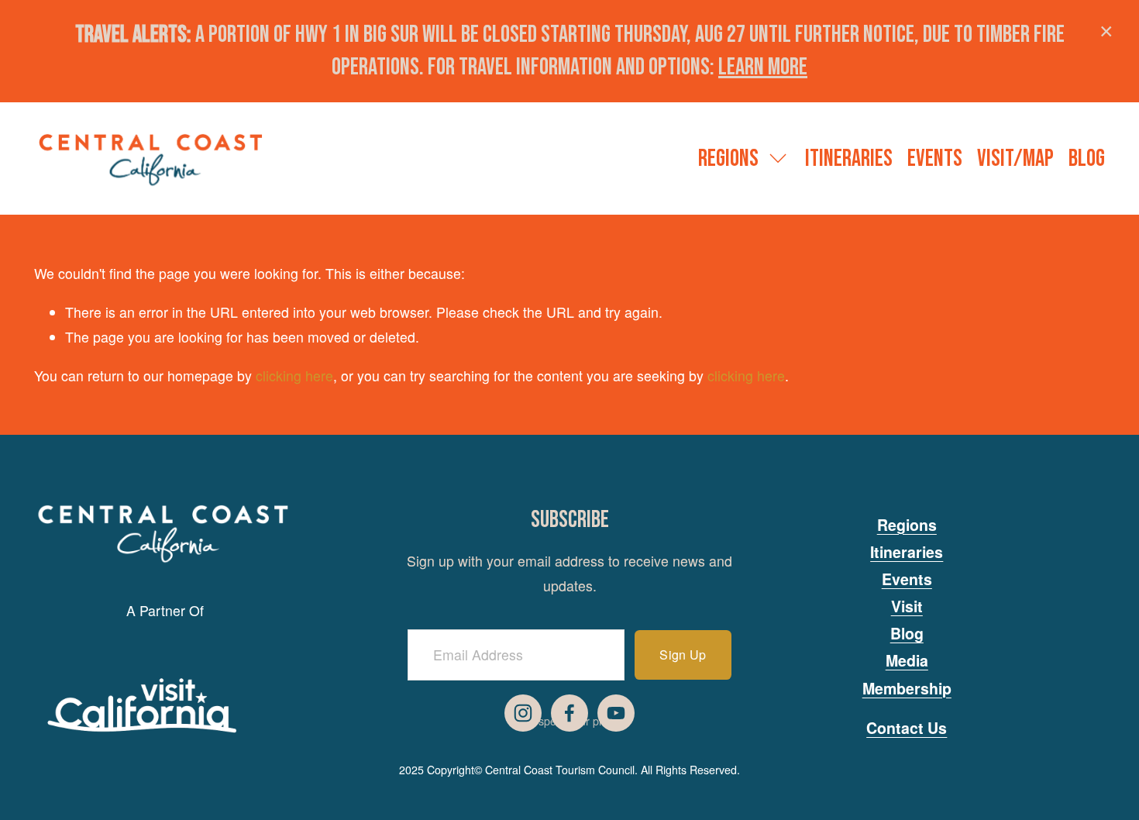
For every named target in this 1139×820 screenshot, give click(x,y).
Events (934, 159)
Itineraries (849, 159)
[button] (1106, 32)
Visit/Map (1015, 159)
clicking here (294, 375)
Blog (1086, 159)
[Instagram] (523, 713)
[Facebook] (569, 713)
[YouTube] (616, 713)
